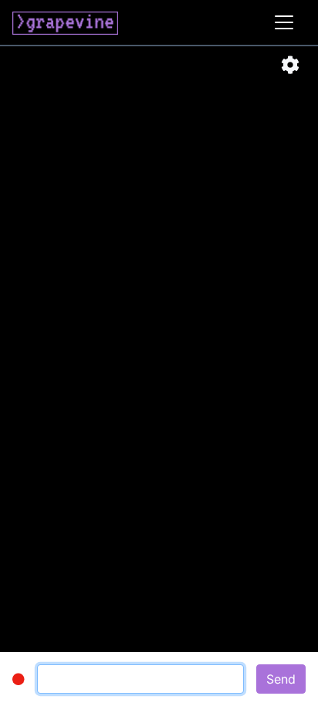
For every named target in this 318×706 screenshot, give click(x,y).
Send (281, 679)
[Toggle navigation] (284, 22)
